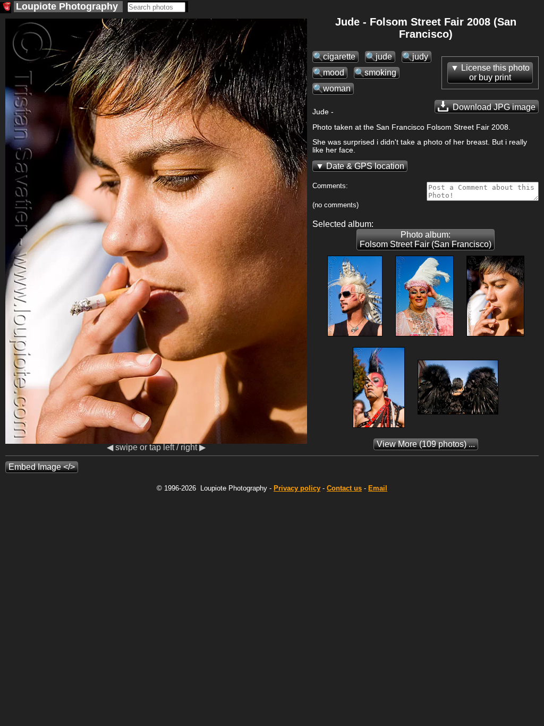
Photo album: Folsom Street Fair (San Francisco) (425, 239)
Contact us (344, 488)
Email (377, 488)
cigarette (339, 56)
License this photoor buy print (495, 72)
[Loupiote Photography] (5, 7)
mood (333, 72)
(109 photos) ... (426, 444)
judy (420, 56)
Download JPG (493, 107)
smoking (380, 72)
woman (337, 88)
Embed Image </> (41, 466)
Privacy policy (297, 488)
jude (384, 56)
